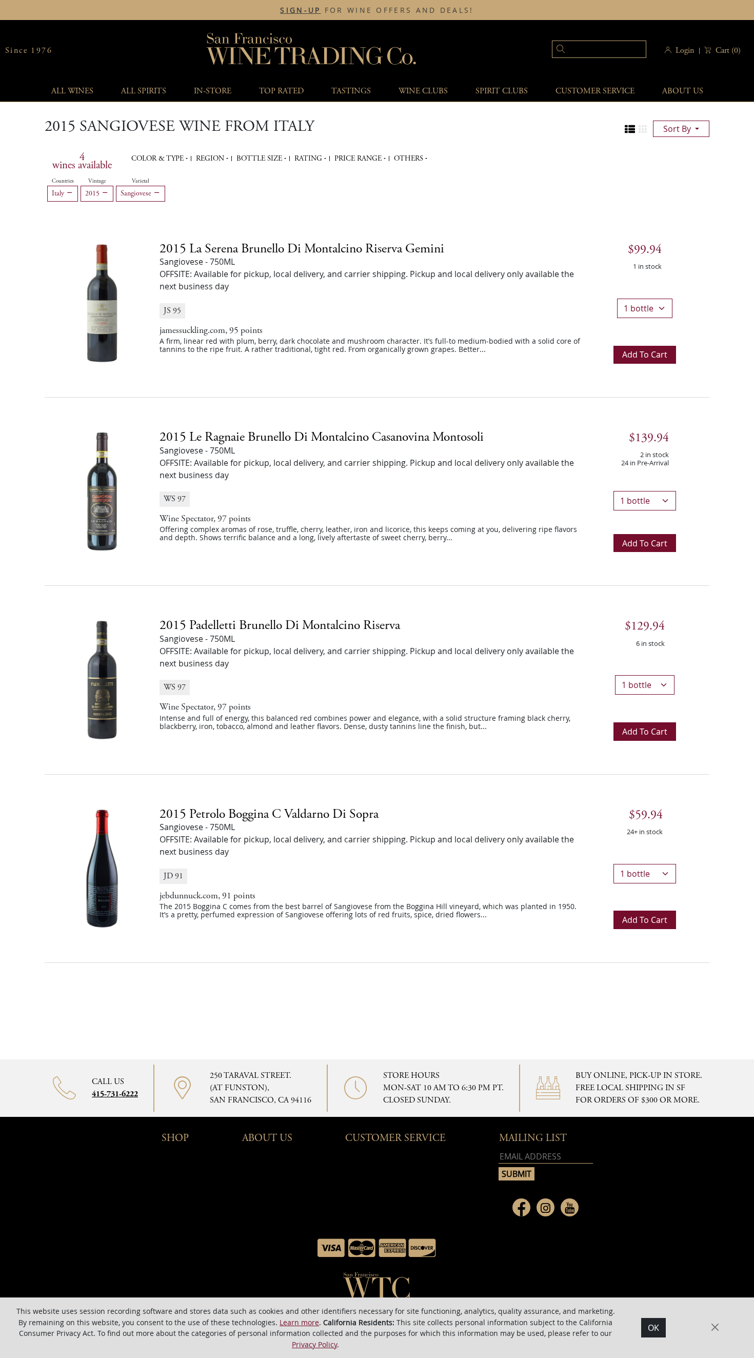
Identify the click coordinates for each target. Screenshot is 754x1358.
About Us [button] (682, 91)
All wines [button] (72, 91)
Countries (63, 181)
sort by (678, 128)
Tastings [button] (351, 91)
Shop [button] (175, 1138)
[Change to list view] (630, 129)
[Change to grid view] (643, 129)
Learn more (299, 1322)
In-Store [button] (212, 91)
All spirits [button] (143, 91)
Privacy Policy (314, 1344)
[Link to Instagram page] (545, 1207)
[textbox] (599, 49)
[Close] (715, 1327)
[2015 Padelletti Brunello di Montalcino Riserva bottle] (102, 679)
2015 (93, 193)
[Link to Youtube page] (570, 1207)
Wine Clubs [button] (423, 91)
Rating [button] (309, 158)
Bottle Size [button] (260, 158)
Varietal (140, 181)
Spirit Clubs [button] (501, 91)
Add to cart (644, 354)
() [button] (728, 50)
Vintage (97, 181)
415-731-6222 (115, 1094)
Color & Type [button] (158, 158)
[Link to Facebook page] (521, 1207)
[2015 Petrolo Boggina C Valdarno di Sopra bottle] (102, 867)
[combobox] (583, 50)
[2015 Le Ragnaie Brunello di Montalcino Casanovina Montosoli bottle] (102, 491)
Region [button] (211, 158)
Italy (59, 193)
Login (685, 50)
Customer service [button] (594, 91)
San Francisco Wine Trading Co (312, 50)
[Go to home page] (377, 1289)
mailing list (533, 1138)
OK (653, 1327)
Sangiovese (137, 193)
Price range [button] (359, 158)
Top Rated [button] (281, 91)
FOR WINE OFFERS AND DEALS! (376, 10)
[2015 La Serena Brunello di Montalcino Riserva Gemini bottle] (102, 302)
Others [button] (409, 158)
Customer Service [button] (395, 1138)
